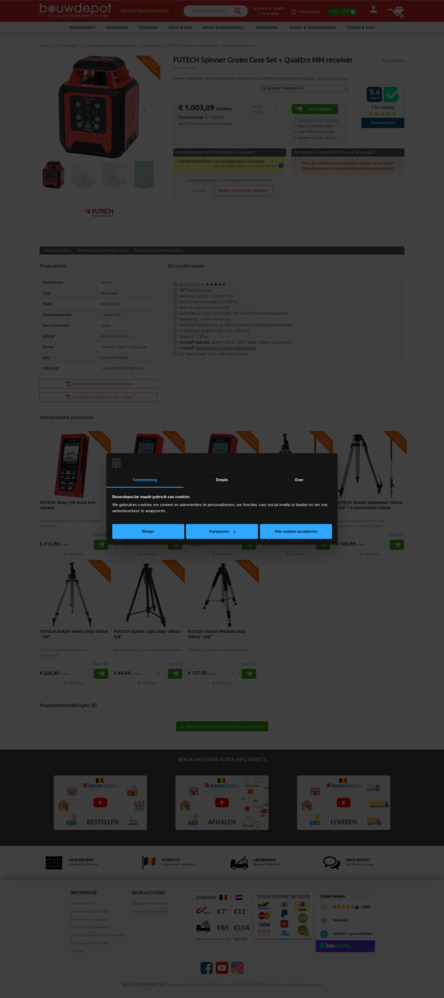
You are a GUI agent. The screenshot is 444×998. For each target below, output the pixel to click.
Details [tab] (222, 480)
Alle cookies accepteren (296, 531)
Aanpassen (219, 531)
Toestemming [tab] (145, 480)
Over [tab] (299, 480)
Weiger (148, 531)
